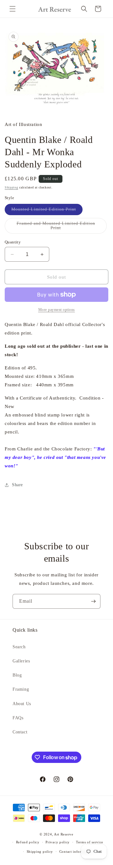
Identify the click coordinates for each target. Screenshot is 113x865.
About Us (22, 703)
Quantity (13, 242)
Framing (21, 689)
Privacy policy (58, 842)
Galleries (21, 661)
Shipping (11, 187)
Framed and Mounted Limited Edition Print (56, 227)
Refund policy (28, 842)
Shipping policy (40, 851)
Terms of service (89, 842)
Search (19, 647)
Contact (20, 732)
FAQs (18, 717)
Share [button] (17, 484)
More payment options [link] (56, 309)
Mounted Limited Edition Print (47, 211)
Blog (17, 675)
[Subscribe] (93, 601)
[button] (12, 9)
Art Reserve (63, 834)
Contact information (76, 851)
